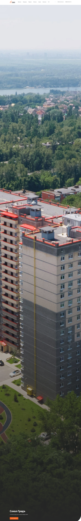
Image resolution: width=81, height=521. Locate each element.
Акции (39, 1)
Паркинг (30, 1)
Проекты (19, 1)
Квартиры (25, 1)
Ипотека (35, 1)
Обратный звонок (61, 1)
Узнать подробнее (14, 518)
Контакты (44, 1)
